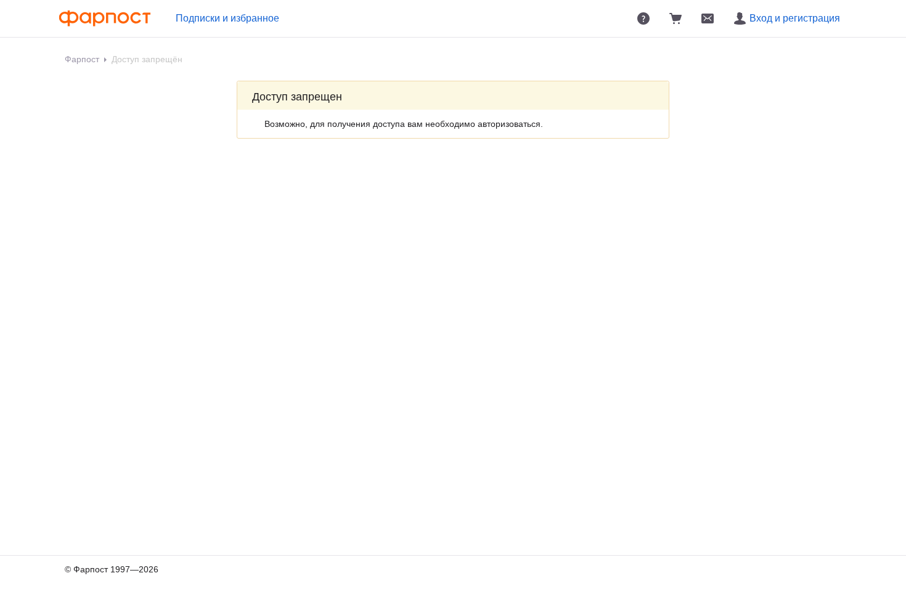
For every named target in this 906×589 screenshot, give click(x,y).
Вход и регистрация (794, 18)
